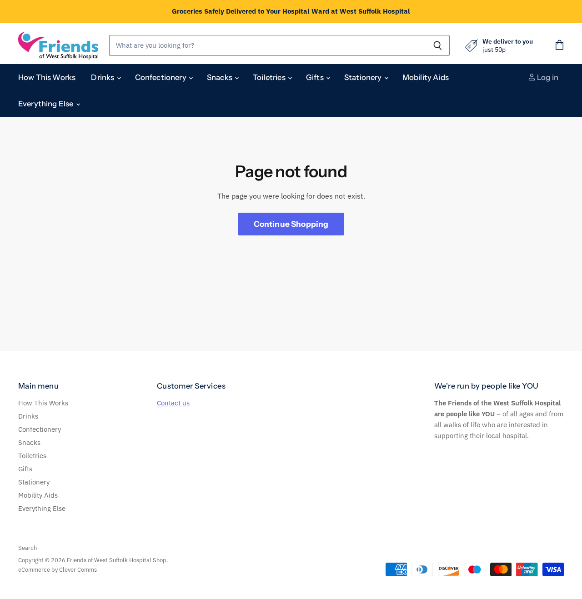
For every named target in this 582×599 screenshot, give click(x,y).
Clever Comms (78, 570)
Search (27, 548)
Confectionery (161, 77)
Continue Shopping (291, 224)
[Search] (438, 45)
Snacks (220, 77)
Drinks (103, 77)
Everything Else (46, 103)
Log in (547, 77)
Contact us (173, 403)
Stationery (363, 77)
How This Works (46, 77)
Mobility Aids (425, 77)
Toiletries (270, 77)
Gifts (315, 77)
